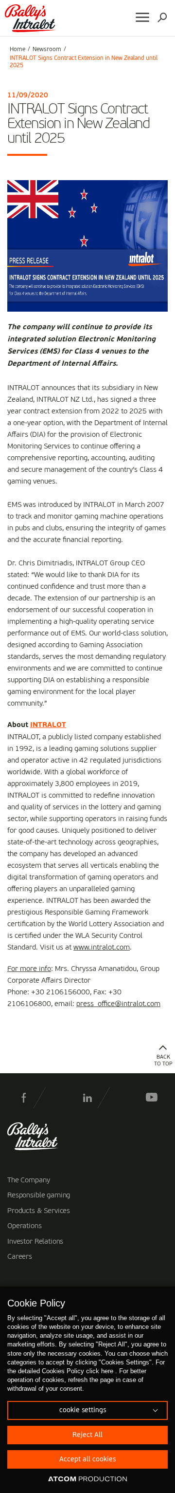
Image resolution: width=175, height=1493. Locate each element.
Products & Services (38, 1211)
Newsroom (47, 50)
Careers (19, 1256)
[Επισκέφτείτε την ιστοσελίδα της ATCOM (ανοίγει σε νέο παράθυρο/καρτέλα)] (87, 1479)
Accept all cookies (87, 1459)
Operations (24, 1226)
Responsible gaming (38, 1195)
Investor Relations (35, 1241)
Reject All (87, 1435)
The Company (28, 1180)
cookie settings (82, 1410)
